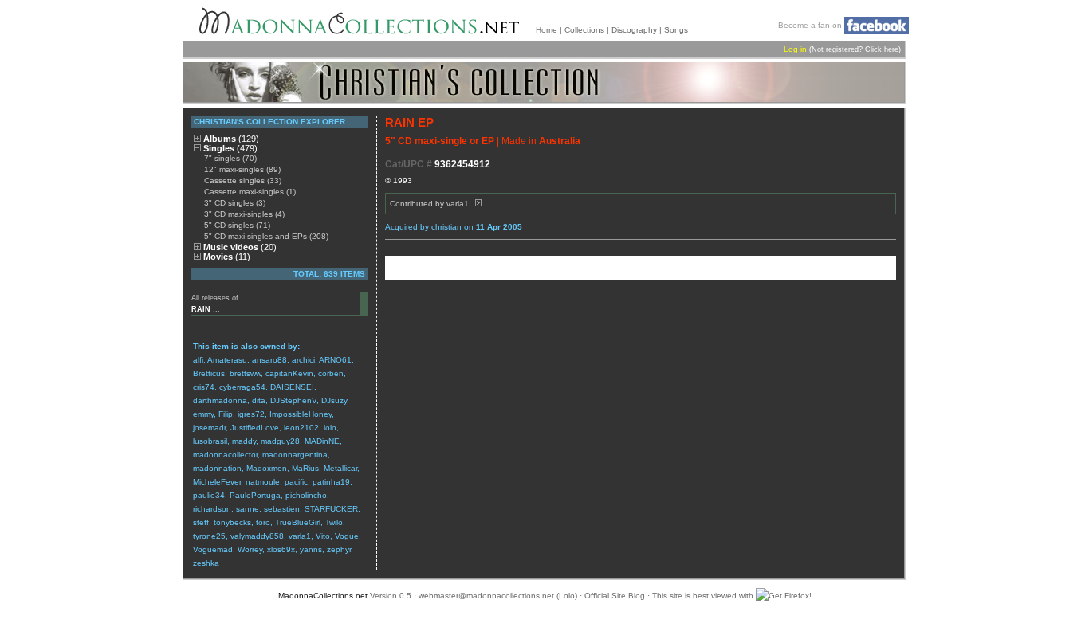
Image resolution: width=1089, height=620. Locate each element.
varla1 (300, 536)
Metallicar (340, 468)
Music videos (240, 247)
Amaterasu (227, 359)
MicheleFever (217, 481)
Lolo (567, 595)
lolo (330, 427)
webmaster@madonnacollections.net (486, 595)
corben (331, 373)
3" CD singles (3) (234, 202)
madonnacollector (225, 454)
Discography (634, 30)
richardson (212, 508)
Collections (584, 30)
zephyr (339, 549)
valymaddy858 (257, 536)
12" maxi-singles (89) (242, 169)
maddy (244, 441)
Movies (226, 256)
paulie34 (209, 495)
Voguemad (213, 549)
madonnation (217, 468)
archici (303, 359)
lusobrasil (210, 441)
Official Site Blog (614, 595)
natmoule (263, 481)
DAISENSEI (292, 387)
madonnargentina (295, 454)
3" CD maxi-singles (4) (244, 214)
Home (546, 30)
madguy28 (280, 441)
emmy (203, 414)
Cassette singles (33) (242, 180)
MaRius (305, 468)
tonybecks (232, 522)
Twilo (334, 522)
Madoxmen (266, 468)
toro (263, 522)
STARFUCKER (331, 508)
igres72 (251, 414)
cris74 (203, 387)
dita (258, 400)
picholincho (306, 495)
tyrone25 (209, 536)
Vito (323, 536)
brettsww (245, 373)
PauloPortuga (255, 495)
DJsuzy (334, 400)
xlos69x (281, 549)
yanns (311, 549)
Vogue (347, 536)
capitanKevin (289, 373)
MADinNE (322, 441)
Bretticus (209, 373)
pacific (296, 481)
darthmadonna (220, 400)
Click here (881, 49)
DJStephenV (293, 400)
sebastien (282, 508)
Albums (231, 138)
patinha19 (331, 481)
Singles (230, 148)
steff (201, 522)
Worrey (250, 549)
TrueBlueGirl (297, 522)
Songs (676, 30)
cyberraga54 (242, 387)
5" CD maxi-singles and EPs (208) (266, 236)
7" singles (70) (230, 158)
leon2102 (301, 427)
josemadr (209, 427)
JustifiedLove (254, 427)
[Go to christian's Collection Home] (543, 82)
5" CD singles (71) (237, 225)
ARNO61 (335, 359)
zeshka (206, 563)
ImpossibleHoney (300, 414)
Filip (225, 414)
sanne (247, 508)
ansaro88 (269, 359)
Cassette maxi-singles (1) (250, 191)
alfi (198, 359)
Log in (795, 49)
